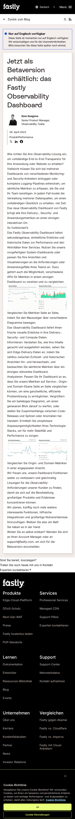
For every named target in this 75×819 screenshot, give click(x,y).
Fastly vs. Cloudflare (53, 728)
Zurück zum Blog (19, 19)
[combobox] (45, 7)
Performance (25, 137)
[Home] (11, 7)
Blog (6, 689)
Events (7, 698)
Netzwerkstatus (50, 672)
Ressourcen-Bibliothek (17, 681)
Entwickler (9, 672)
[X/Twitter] (65, 19)
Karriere (8, 728)
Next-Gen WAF (12, 617)
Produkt (13, 137)
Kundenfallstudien (14, 736)
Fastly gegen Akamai (53, 720)
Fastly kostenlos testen (18, 634)
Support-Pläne (49, 617)
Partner (7, 745)
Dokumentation (13, 664)
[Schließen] (65, 776)
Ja (37, 806)
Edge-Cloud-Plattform (17, 600)
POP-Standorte (12, 642)
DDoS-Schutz (12, 608)
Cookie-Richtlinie (56, 799)
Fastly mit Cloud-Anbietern (51, 746)
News (6, 753)
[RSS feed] (70, 19)
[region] (37, 794)
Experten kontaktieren (14, 570)
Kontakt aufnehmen (52, 681)
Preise (7, 625)
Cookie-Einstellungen (37, 814)
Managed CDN (49, 608)
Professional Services (54, 600)
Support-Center (50, 664)
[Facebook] (21, 142)
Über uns (9, 720)
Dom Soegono (29, 116)
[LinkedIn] (16, 142)
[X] (11, 142)
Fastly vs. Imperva (51, 736)
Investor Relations (14, 762)
